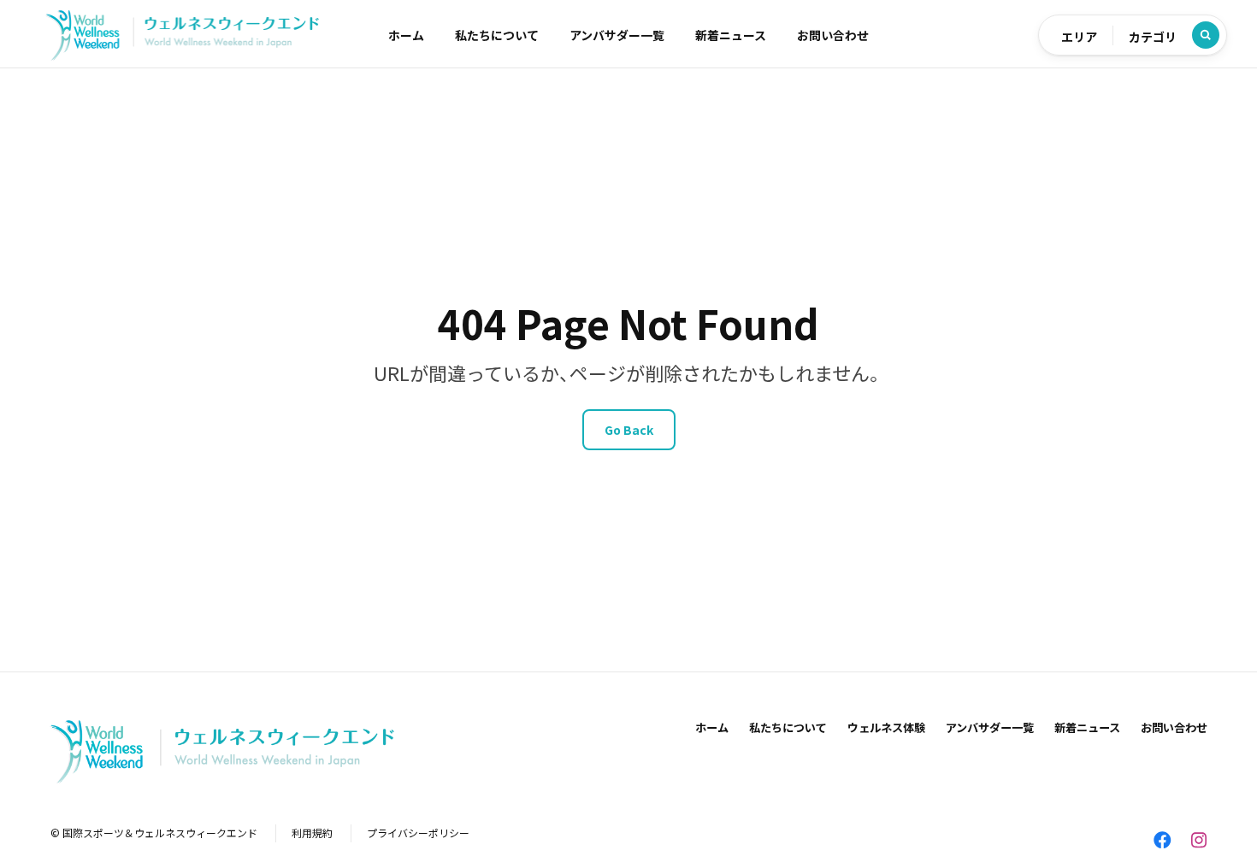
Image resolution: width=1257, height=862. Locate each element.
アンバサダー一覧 (616, 35)
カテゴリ (1153, 36)
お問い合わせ (833, 35)
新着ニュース (730, 35)
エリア (1079, 36)
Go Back (629, 429)
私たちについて (497, 35)
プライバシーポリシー (418, 832)
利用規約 (312, 832)
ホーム (406, 35)
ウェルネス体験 (886, 727)
